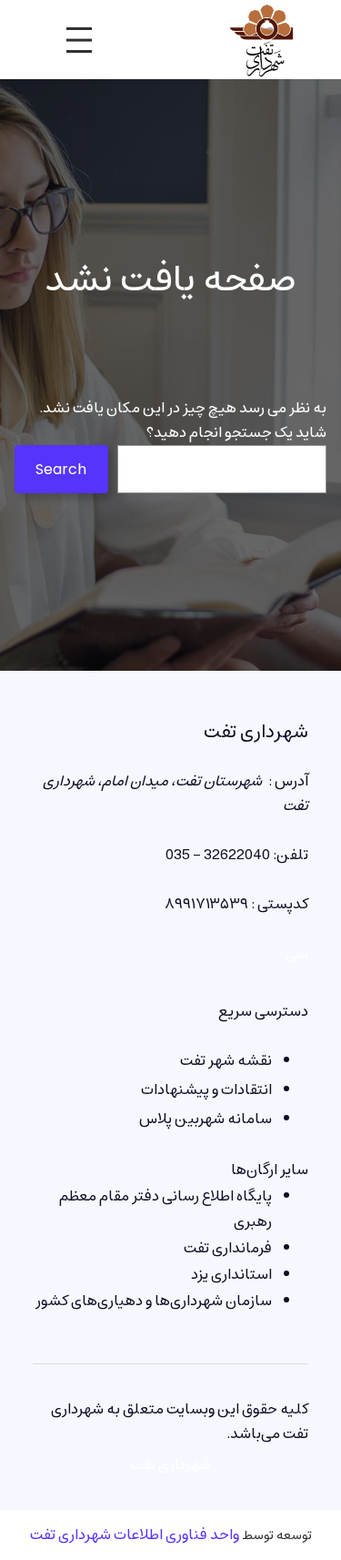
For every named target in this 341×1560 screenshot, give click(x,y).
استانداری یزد (231, 1274)
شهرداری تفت (256, 731)
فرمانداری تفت (228, 1248)
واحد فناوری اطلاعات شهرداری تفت (134, 1534)
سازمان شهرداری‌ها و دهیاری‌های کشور (153, 1300)
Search (60, 469)
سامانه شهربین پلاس (205, 1118)
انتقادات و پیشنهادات (206, 1089)
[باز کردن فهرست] (79, 40)
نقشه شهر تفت (226, 1060)
